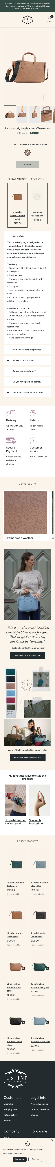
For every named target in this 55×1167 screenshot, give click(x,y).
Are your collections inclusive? (28, 392)
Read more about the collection (27, 757)
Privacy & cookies (39, 1104)
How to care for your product (27, 349)
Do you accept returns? (24, 371)
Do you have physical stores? (27, 381)
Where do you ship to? (24, 360)
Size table (8, 1104)
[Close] (52, 1140)
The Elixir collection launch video (31, 750)
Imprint (34, 1115)
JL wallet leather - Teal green (15, 884)
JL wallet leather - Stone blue (39, 884)
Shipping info (10, 1109)
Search (7, 1120)
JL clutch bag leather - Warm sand (14, 987)
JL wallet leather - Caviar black (39, 935)
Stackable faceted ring (37, 214)
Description (18, 236)
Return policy (10, 1115)
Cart (49, 19)
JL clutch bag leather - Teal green (40, 986)
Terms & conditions (40, 1109)
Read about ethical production (27, 655)
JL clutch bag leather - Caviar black (14, 1041)
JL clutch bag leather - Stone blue (40, 1040)
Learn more (19, 1153)
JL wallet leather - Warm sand (17, 215)
